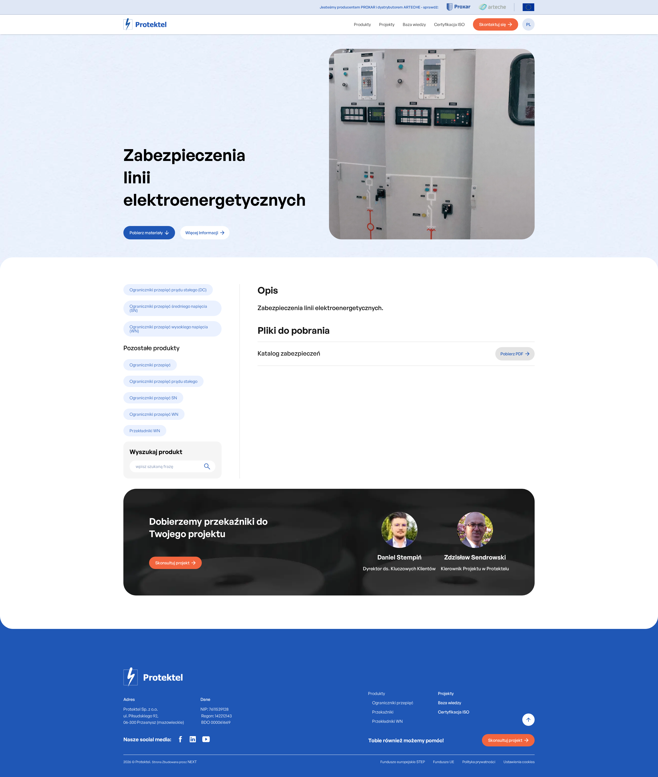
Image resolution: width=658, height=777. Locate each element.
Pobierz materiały (146, 232)
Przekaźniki (383, 712)
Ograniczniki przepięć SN (153, 397)
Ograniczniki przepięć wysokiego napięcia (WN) (169, 328)
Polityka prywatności (478, 762)
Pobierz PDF (511, 353)
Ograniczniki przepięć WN (154, 414)
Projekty (387, 24)
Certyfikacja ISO (449, 24)
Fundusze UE (443, 762)
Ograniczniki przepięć (150, 364)
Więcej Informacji (201, 232)
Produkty (362, 24)
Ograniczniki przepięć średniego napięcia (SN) (168, 308)
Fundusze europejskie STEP (402, 762)
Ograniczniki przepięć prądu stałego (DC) (168, 289)
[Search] (207, 466)
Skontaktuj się (492, 24)
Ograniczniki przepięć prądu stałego (163, 381)
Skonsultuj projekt (172, 562)
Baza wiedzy (414, 24)
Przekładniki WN (145, 430)
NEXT (192, 762)
